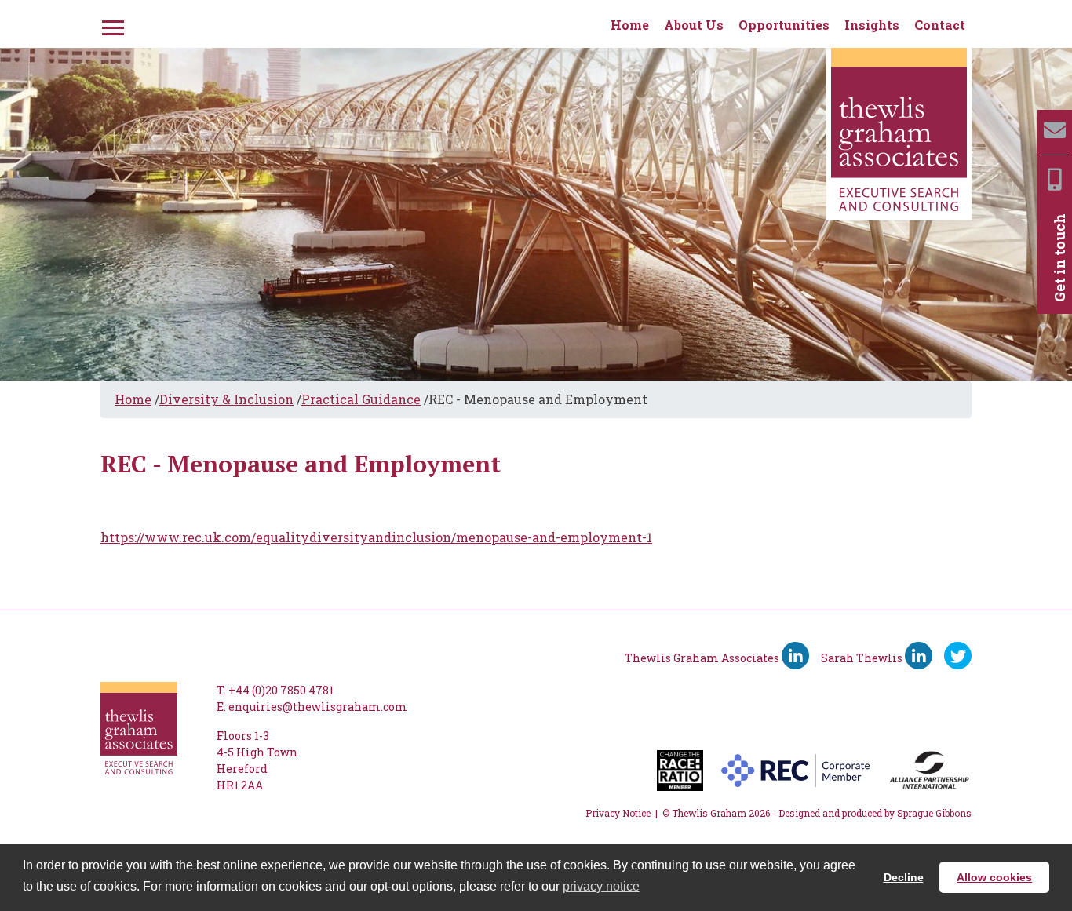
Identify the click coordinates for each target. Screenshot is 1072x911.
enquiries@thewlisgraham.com (317, 706)
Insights (871, 24)
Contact (939, 24)
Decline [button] (904, 877)
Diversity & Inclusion (226, 399)
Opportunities (784, 24)
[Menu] (111, 25)
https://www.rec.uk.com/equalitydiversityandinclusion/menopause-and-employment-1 (376, 537)
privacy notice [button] (601, 886)
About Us (694, 24)
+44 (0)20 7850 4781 (281, 690)
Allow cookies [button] (994, 877)
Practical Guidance (361, 399)
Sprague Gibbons (934, 813)
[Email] (1055, 129)
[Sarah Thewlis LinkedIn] (918, 655)
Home (630, 24)
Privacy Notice (618, 813)
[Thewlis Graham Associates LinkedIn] (795, 655)
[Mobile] (1055, 179)
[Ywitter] (958, 655)
